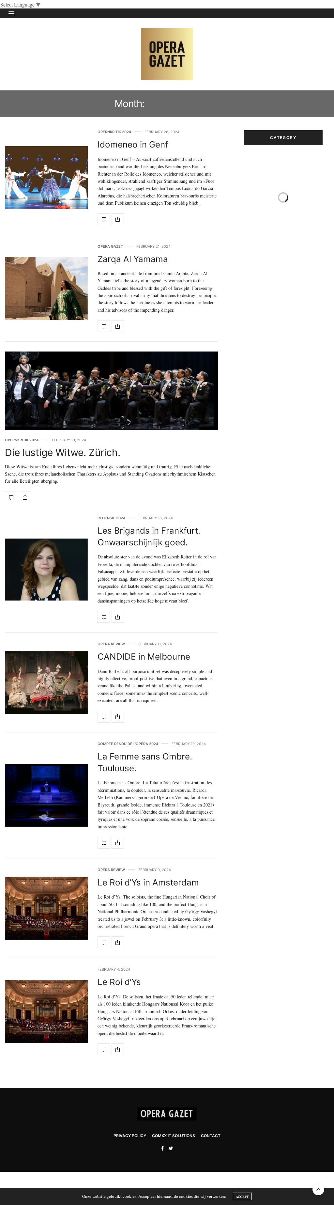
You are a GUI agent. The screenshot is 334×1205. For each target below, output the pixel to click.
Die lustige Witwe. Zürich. (62, 452)
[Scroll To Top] (318, 1189)
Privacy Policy (130, 1135)
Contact (210, 1135)
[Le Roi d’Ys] (46, 1011)
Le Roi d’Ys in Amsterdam (148, 882)
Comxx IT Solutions (173, 1135)
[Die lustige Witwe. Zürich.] (111, 391)
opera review (111, 644)
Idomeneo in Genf (133, 144)
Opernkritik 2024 (114, 132)
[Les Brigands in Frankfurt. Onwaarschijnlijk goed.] (46, 570)
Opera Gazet (110, 246)
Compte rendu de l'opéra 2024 (128, 744)
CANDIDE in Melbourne (144, 656)
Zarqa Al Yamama (133, 259)
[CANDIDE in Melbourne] (46, 682)
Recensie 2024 (111, 518)
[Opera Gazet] (167, 54)
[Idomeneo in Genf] (46, 177)
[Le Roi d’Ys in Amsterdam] (46, 908)
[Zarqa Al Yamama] (46, 288)
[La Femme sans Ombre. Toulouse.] (46, 795)
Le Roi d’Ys (119, 982)
